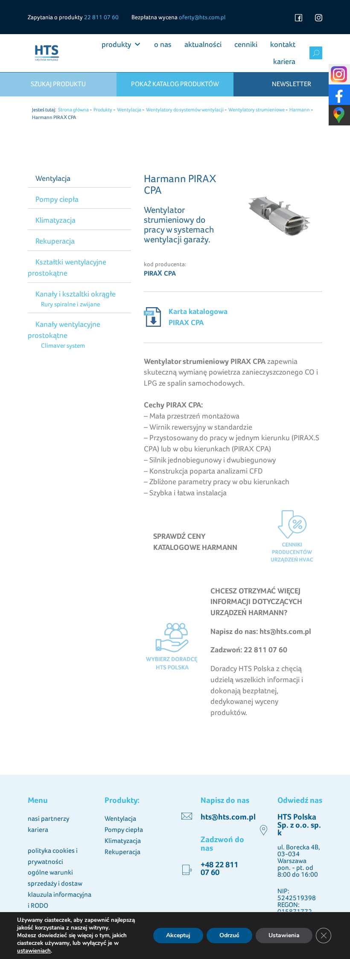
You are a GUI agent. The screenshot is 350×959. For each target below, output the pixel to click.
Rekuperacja (55, 240)
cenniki (245, 44)
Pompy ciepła (57, 199)
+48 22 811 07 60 (219, 868)
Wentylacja (129, 110)
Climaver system (63, 345)
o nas (163, 44)
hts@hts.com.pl (228, 817)
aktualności (203, 44)
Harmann (299, 110)
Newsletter (291, 84)
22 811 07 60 (101, 17)
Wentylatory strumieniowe (256, 110)
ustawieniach (34, 951)
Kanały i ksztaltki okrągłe (75, 293)
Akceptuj (178, 935)
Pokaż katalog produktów (175, 84)
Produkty (102, 110)
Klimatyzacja (55, 219)
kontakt (282, 44)
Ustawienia (284, 935)
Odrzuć (229, 935)
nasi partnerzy (48, 818)
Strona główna (73, 110)
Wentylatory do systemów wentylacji (185, 110)
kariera (284, 61)
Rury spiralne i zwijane (70, 304)
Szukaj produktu (58, 84)
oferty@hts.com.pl (202, 17)
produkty (116, 44)
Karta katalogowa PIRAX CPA (198, 317)
